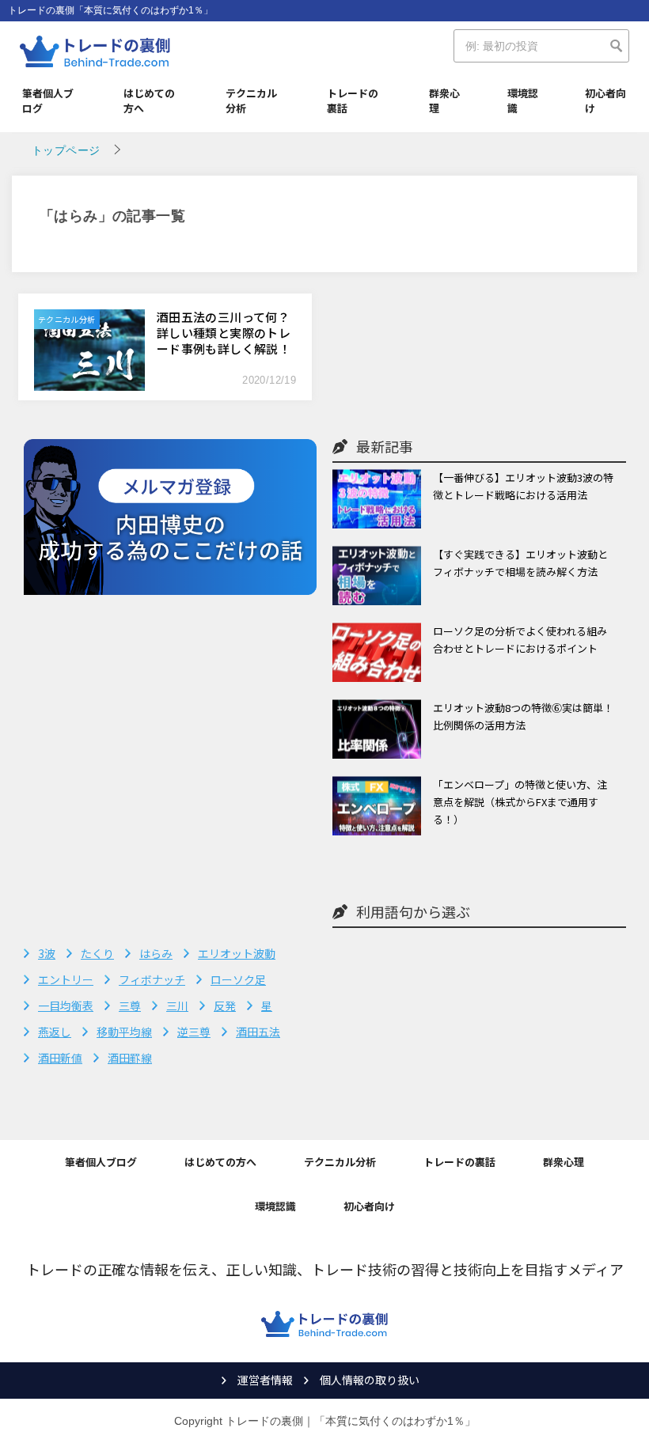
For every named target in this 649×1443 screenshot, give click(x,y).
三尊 (130, 1005)
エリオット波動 (236, 953)
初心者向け (605, 100)
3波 (46, 953)
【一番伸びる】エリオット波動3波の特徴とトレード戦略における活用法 (523, 486)
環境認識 (522, 100)
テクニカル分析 (251, 100)
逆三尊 (194, 1032)
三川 (177, 1005)
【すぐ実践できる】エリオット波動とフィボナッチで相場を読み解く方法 (520, 563)
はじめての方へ (149, 100)
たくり (97, 953)
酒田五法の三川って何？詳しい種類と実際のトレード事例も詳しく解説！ (223, 333)
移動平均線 (124, 1032)
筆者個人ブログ (48, 100)
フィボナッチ (152, 979)
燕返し (54, 1032)
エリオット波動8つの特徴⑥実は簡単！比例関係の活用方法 (523, 716)
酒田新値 (60, 1058)
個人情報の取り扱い (369, 1380)
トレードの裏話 (352, 100)
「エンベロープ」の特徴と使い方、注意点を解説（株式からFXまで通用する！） (520, 802)
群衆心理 (444, 100)
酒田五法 (258, 1032)
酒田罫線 (130, 1058)
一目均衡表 (65, 1005)
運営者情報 (265, 1380)
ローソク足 (238, 979)
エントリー (65, 979)
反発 (225, 1005)
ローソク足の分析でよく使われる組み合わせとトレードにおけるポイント (520, 639)
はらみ (156, 953)
